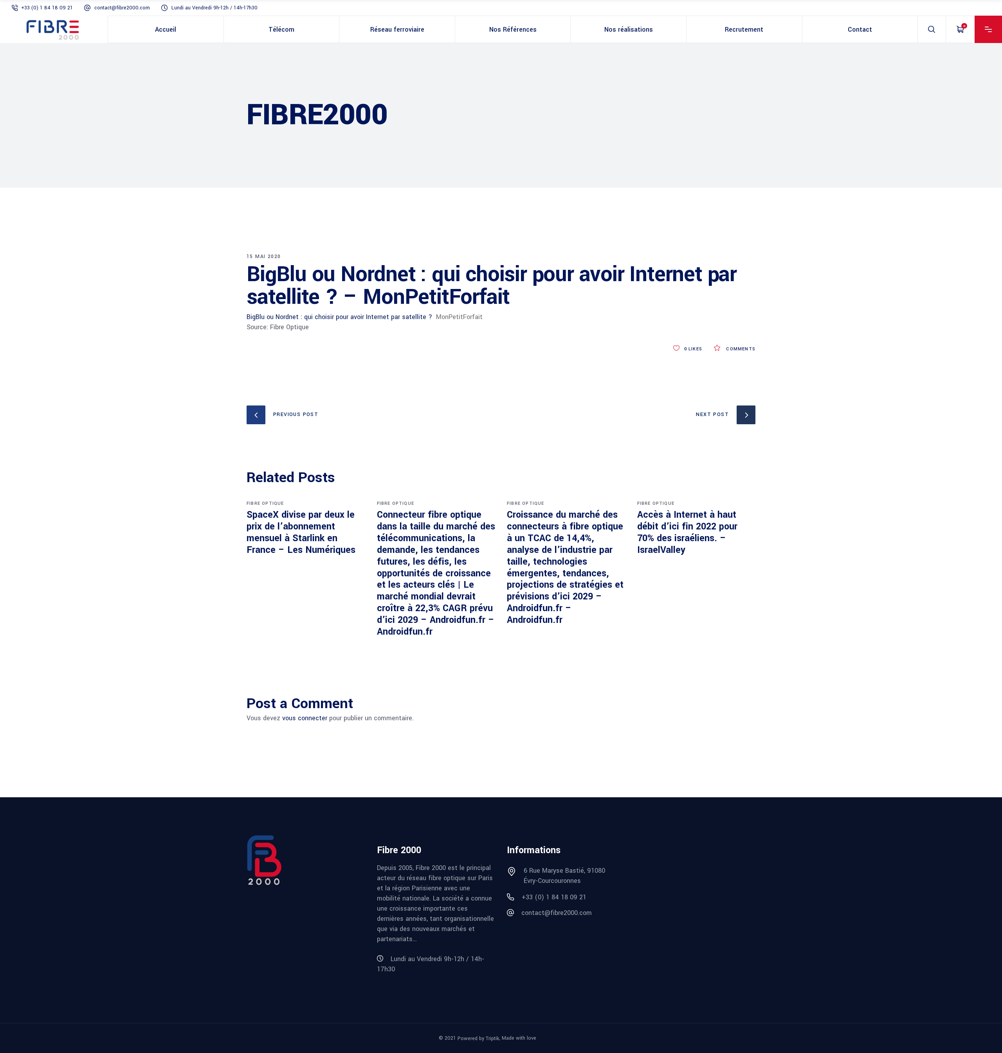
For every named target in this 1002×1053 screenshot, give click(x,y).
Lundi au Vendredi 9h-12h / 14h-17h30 (214, 7)
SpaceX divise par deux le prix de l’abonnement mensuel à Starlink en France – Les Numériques (301, 532)
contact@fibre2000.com (122, 7)
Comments (739, 349)
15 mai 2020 (264, 256)
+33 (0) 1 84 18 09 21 (47, 7)
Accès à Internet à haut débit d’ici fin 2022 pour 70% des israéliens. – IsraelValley (687, 532)
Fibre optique (265, 503)
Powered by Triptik (478, 1038)
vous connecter (304, 718)
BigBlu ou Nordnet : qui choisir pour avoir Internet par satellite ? (339, 316)
